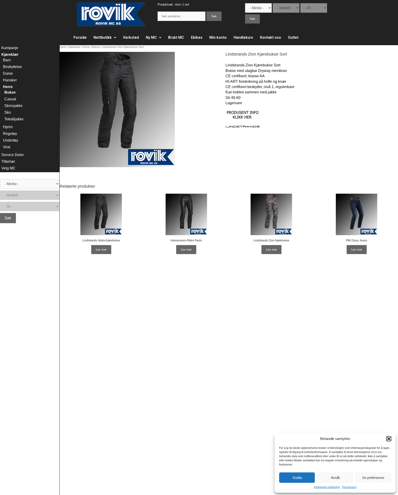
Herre (86, 47)
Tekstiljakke (13, 119)
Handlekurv (243, 37)
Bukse (96, 47)
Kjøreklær (74, 47)
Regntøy (10, 134)
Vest (6, 147)
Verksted (131, 37)
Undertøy (10, 140)
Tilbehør (8, 161)
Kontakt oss (270, 37)
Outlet (293, 37)
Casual (10, 99)
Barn (7, 60)
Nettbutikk (103, 37)
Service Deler (12, 155)
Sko (7, 112)
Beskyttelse (12, 67)
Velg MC (8, 168)
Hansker (10, 80)
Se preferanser (373, 478)
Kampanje (9, 48)
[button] (388, 438)
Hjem (63, 47)
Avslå (335, 478)
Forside (80, 37)
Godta (297, 478)
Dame (8, 73)
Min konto (218, 37)
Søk (214, 16)
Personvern (349, 487)
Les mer (101, 249)
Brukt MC (176, 37)
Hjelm (8, 127)
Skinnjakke (13, 106)
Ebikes (196, 37)
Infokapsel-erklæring (327, 487)
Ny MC (151, 37)
